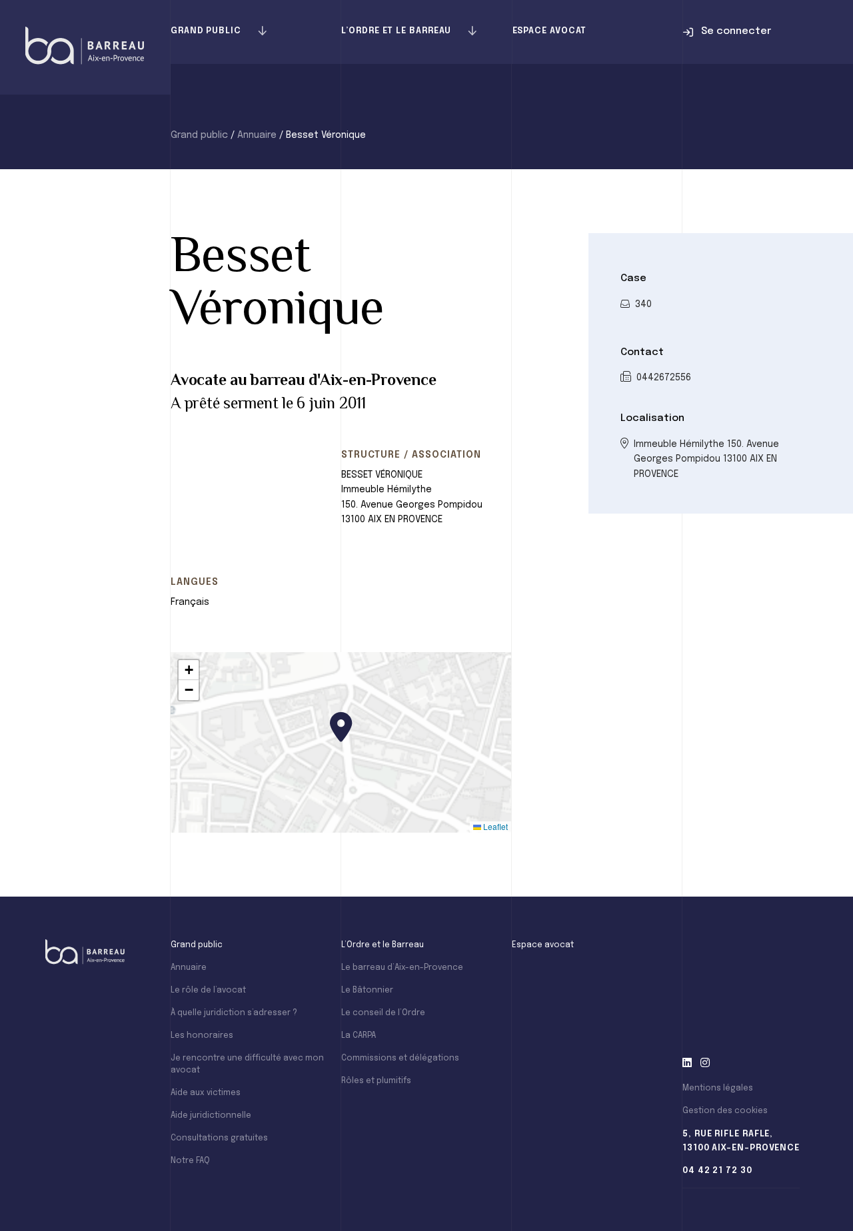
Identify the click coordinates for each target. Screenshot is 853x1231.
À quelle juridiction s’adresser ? (234, 1013)
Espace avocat (549, 31)
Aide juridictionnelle (211, 1116)
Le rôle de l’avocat (208, 991)
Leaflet (494, 826)
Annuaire (257, 135)
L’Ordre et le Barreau (396, 31)
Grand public (206, 31)
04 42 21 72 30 (717, 1170)
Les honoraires (202, 1036)
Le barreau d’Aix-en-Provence (402, 968)
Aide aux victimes (206, 1093)
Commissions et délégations (400, 1058)
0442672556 (663, 377)
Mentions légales (717, 1088)
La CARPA (358, 1036)
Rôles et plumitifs (376, 1081)
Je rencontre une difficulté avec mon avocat (247, 1064)
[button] (341, 727)
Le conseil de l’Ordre (383, 1013)
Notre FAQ (190, 1161)
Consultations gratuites (219, 1138)
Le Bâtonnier (367, 991)
